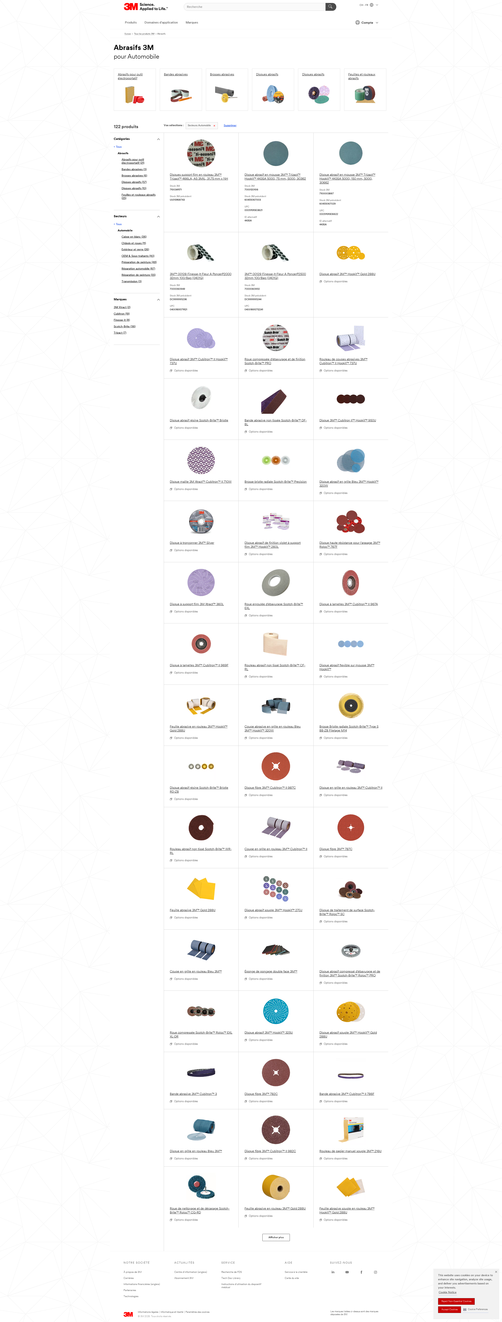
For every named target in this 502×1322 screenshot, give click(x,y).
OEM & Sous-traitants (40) (138, 256)
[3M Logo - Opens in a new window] (146, 7)
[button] (475, 1309)
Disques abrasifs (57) (134, 182)
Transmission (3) (132, 281)
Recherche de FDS (231, 1272)
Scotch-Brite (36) (125, 326)
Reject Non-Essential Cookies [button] (456, 1301)
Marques (192, 22)
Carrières (129, 1278)
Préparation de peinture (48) (139, 262)
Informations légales (148, 1312)
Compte (367, 22)
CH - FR (364, 5)
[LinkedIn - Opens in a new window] (333, 1272)
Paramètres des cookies (197, 1312)
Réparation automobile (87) (138, 268)
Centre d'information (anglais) (190, 1272)
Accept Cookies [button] (449, 1309)
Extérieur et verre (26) (135, 249)
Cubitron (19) (122, 313)
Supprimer (230, 125)
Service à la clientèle (296, 1272)
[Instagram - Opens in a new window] (375, 1272)
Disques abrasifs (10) (134, 188)
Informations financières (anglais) (142, 1284)
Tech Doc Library (231, 1278)
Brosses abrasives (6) (134, 175)
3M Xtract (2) (122, 307)
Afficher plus (276, 1237)
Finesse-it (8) (122, 320)
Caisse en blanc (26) (134, 236)
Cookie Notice (448, 1292)
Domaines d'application (161, 22)
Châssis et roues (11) (134, 243)
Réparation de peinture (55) (139, 275)
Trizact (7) (120, 332)
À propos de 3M (133, 1272)
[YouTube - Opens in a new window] (347, 1272)
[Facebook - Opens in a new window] (361, 1272)
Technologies (131, 1296)
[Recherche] (331, 7)
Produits (131, 22)
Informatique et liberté (172, 1312)
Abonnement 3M (183, 1278)
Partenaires (130, 1290)
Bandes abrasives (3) (134, 169)
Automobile (199, 125)
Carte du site (292, 1278)
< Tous (118, 147)
